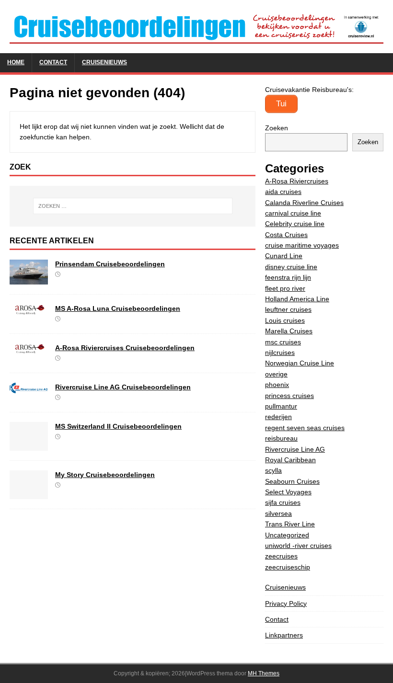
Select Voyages (288, 492)
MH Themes (263, 673)
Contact (53, 62)
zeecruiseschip (287, 567)
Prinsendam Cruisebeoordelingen (110, 264)
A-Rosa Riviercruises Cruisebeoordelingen (125, 348)
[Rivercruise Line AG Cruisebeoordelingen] (29, 388)
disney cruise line (291, 267)
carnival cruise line (293, 213)
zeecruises (281, 556)
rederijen (278, 417)
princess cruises (289, 395)
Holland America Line (297, 299)
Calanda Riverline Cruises (304, 202)
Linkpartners (284, 635)
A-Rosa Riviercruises (296, 181)
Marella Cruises (288, 331)
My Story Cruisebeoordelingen (105, 474)
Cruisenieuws (104, 62)
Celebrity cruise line (294, 224)
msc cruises (283, 342)
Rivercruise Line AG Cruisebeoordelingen (123, 387)
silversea (278, 513)
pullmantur (281, 406)
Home (15, 62)
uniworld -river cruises (298, 545)
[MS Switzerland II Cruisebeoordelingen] (29, 445)
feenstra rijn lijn (288, 277)
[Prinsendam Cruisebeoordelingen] (29, 279)
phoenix (277, 384)
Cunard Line (283, 256)
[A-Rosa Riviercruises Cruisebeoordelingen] (29, 349)
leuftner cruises (288, 309)
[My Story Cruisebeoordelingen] (29, 493)
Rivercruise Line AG (295, 449)
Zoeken (276, 128)
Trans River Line (290, 524)
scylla (273, 470)
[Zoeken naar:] (132, 206)
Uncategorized (287, 535)
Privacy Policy (286, 603)
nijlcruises (280, 352)
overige (276, 374)
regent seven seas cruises (305, 428)
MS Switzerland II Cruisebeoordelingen (118, 426)
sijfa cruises (283, 502)
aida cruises (283, 191)
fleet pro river (285, 288)
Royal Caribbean (290, 460)
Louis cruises (285, 320)
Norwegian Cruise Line (299, 363)
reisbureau (281, 438)
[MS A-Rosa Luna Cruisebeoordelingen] (29, 309)
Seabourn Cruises (292, 481)
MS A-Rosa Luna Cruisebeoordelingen (117, 308)
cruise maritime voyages (302, 245)
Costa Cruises (286, 235)
